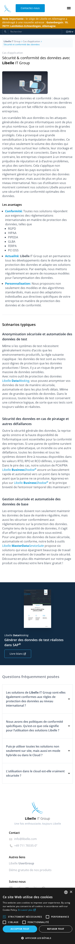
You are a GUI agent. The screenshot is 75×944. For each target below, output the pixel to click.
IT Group (12, 41)
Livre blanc (16, 653)
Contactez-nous (30, 8)
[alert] (37, 916)
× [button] (71, 892)
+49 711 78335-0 (25, 846)
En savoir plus (25, 909)
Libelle (21, 863)
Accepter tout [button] (20, 928)
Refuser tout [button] (55, 928)
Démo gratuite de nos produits (30, 870)
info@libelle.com (25, 839)
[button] (37, 938)
